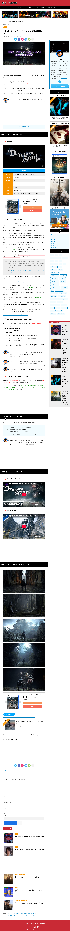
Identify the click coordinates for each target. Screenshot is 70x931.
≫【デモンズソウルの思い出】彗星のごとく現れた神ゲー (16, 282)
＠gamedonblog (64, 78)
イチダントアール (54, 275)
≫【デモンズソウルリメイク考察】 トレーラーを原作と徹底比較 (19, 717)
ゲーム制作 (62, 281)
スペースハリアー (59, 290)
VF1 (64, 263)
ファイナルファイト (55, 304)
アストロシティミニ (55, 272)
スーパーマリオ (54, 293)
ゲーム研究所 (35, 927)
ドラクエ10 (53, 302)
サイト (5, 808)
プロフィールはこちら (60, 86)
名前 (5, 796)
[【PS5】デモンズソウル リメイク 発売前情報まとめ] (25, 39)
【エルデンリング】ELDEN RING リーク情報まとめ (27, 877)
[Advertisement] (24, 69)
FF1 (56, 255)
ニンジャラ (60, 302)
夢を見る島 (53, 313)
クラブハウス (62, 278)
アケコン (60, 269)
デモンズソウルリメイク (10, 772)
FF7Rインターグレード (55, 258)
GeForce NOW (54, 263)
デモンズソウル (62, 296)
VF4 (56, 266)
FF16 (61, 260)
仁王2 (61, 310)
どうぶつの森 (53, 269)
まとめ (6, 770)
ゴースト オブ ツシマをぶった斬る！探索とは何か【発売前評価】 (22, 913)
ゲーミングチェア (54, 281)
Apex (52, 255)
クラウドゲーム (54, 278)
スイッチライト (64, 287)
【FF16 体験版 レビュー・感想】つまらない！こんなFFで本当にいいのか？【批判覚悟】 (65, 346)
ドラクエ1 (65, 299)
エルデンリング (63, 275)
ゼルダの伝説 (53, 296)
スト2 (52, 290)
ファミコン (63, 304)
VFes (60, 266)
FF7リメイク (65, 258)
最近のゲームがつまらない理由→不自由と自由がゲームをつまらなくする (65, 381)
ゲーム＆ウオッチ (54, 284)
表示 (27, 126)
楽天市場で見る (32, 210)
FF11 (52, 260)
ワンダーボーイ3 (54, 310)
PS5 (60, 263)
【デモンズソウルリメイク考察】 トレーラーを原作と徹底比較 (21, 915)
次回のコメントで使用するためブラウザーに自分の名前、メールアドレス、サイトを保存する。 (24, 814)
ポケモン (58, 307)
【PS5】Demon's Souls (29, 201)
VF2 (52, 266)
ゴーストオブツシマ (55, 287)
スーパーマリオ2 (63, 293)
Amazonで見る (32, 207)
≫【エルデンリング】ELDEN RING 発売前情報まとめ (15, 315)
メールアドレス (7, 802)
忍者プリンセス (61, 313)
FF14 (56, 260)
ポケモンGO (64, 307)
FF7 (60, 255)
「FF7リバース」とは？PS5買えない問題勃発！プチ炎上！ (29, 903)
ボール (52, 307)
